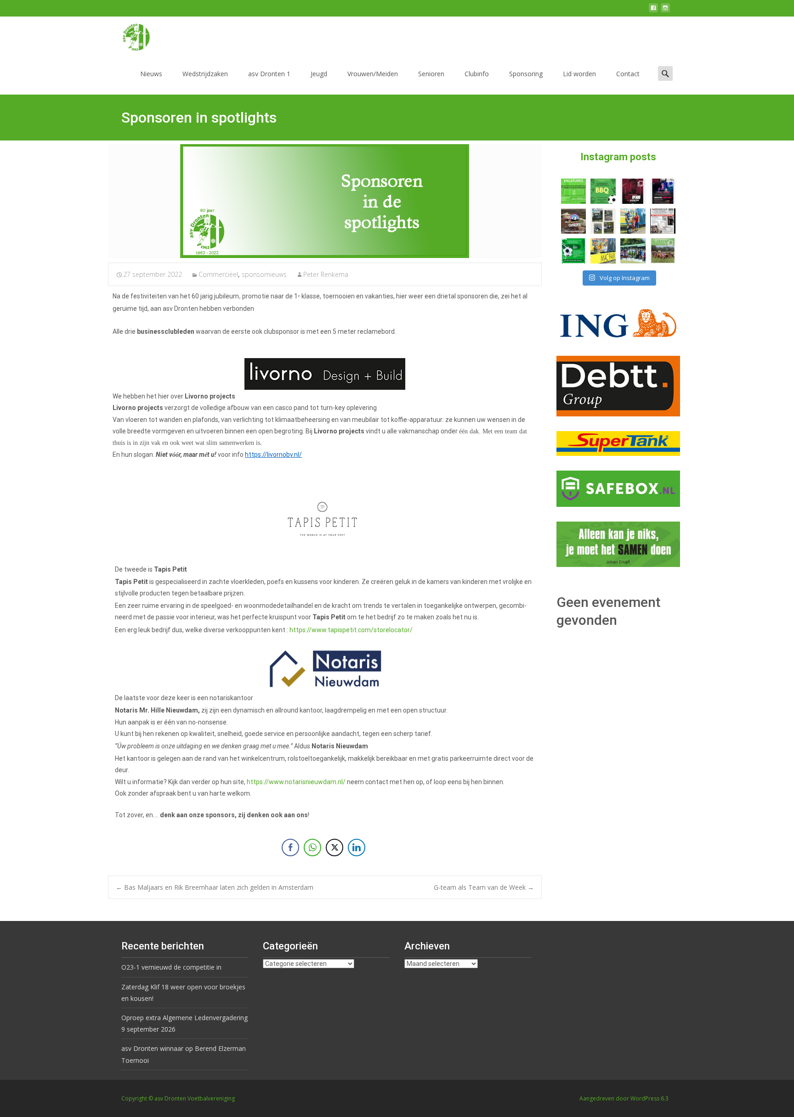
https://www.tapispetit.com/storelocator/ (351, 630)
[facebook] (653, 11)
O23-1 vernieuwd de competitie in (171, 967)
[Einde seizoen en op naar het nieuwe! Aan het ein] (603, 251)
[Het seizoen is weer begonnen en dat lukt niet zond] (603, 191)
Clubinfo (477, 73)
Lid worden (579, 73)
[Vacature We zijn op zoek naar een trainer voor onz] (573, 251)
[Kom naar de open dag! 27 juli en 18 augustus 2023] (662, 221)
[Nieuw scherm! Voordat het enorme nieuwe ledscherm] (603, 221)
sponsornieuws (264, 274)
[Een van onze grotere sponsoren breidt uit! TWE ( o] (662, 191)
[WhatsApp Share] (312, 847)
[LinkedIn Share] (356, 847)
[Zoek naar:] (665, 73)
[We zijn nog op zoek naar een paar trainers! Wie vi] (573, 191)
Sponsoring (526, 73)
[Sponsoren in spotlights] (325, 201)
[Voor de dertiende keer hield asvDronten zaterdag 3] (633, 251)
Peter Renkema (325, 274)
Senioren (431, 73)
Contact (628, 73)
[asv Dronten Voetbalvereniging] (129, 35)
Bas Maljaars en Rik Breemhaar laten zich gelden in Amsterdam (214, 887)
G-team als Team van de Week (484, 887)
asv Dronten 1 (269, 73)
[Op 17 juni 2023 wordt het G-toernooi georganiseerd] (662, 251)
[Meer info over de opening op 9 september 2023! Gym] (633, 191)
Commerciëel (218, 274)
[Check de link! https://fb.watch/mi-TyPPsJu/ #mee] (573, 221)
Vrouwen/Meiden (372, 73)
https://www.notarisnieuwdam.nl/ (296, 782)
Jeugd (319, 73)
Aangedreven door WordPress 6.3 (624, 1098)
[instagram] (665, 11)
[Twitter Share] (334, 847)
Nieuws (151, 73)
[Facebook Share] (290, 847)
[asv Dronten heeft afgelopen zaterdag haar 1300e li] (633, 221)
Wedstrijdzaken (205, 73)
